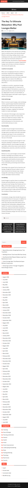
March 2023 (6, 353)
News (4, 450)
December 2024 (7, 312)
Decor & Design (7, 432)
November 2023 (7, 340)
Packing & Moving (7, 452)
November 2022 (7, 361)
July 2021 (5, 389)
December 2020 (7, 407)
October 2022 (6, 363)
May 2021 (5, 394)
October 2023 (6, 343)
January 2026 (6, 290)
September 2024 (7, 320)
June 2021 (5, 391)
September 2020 (7, 414)
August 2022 (6, 366)
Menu (14, 9)
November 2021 (7, 379)
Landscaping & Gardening (9, 447)
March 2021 (6, 399)
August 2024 (6, 323)
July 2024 (5, 325)
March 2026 (6, 287)
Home (4, 442)
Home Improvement (8, 445)
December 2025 (7, 292)
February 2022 (6, 371)
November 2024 (7, 315)
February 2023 (6, 356)
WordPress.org (6, 475)
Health (5, 440)
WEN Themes (17, 486)
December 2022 (7, 358)
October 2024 (6, 318)
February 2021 (6, 402)
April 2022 (5, 368)
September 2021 (7, 384)
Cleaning (5, 429)
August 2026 (6, 277)
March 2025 (6, 305)
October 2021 (6, 381)
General (7, 218)
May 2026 (5, 284)
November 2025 (7, 295)
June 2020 (5, 422)
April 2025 (5, 302)
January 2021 (6, 404)
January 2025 (6, 310)
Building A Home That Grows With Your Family (14, 254)
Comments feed (7, 473)
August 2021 (6, 386)
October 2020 (6, 412)
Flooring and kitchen (8, 435)
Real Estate (6, 457)
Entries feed (6, 470)
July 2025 (5, 297)
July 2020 (5, 419)
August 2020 (6, 417)
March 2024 (6, 333)
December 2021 (7, 376)
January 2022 (6, 374)
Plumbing (5, 455)
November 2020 (7, 409)
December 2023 (7, 338)
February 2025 (6, 307)
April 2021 (5, 396)
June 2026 (5, 282)
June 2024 (5, 328)
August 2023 (6, 346)
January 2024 (6, 335)
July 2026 (5, 279)
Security (5, 460)
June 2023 (5, 348)
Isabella (12, 30)
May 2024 (5, 330)
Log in (4, 468)
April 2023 (5, 351)
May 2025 (5, 300)
